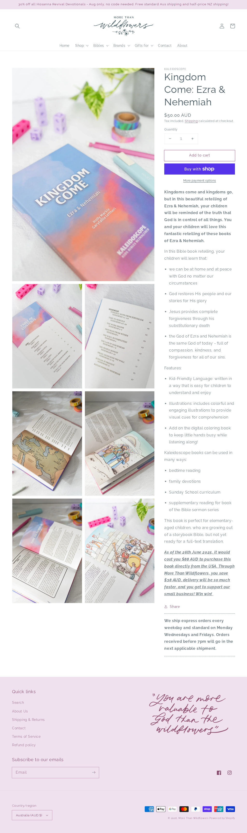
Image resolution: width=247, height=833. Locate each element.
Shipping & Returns (28, 720)
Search (18, 702)
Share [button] (175, 607)
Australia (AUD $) (29, 815)
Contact (19, 728)
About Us (20, 711)
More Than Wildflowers (193, 818)
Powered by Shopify (222, 818)
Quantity (170, 129)
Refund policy (24, 745)
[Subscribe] (93, 772)
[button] (17, 26)
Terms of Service (26, 736)
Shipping (191, 121)
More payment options (199, 180)
